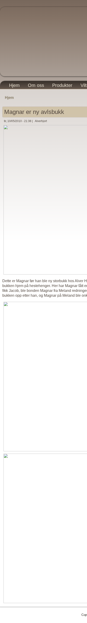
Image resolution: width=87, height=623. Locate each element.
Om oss (36, 85)
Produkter (62, 85)
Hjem (14, 85)
